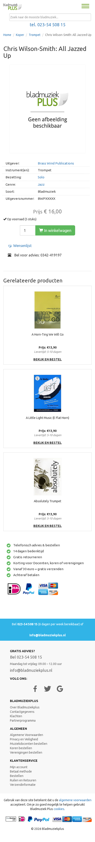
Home (7, 35)
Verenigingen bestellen (26, 752)
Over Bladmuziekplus (25, 707)
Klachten (16, 716)
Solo (41, 177)
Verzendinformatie (23, 784)
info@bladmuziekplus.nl (47, 635)
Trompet (34, 35)
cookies (59, 809)
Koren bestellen (21, 748)
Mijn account (18, 767)
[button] (20, 245)
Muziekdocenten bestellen (28, 743)
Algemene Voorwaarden (26, 735)
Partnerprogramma (23, 720)
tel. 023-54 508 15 (47, 24)
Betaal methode (21, 771)
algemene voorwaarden (75, 800)
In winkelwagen (57, 230)
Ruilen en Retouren (23, 780)
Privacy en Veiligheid (24, 739)
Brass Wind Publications (56, 163)
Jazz (41, 184)
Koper (20, 35)
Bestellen (16, 776)
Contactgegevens (22, 711)
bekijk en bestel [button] (47, 359)
